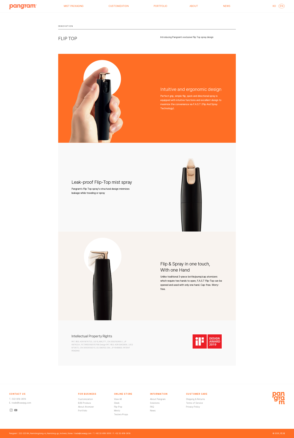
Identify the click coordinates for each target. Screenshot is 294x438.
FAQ (152, 407)
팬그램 (282, 433)
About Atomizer (86, 407)
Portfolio (82, 410)
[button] (75, 6)
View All (118, 399)
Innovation (65, 26)
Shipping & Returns (195, 399)
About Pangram (158, 399)
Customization (85, 399)
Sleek (116, 403)
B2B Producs (84, 403)
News (153, 410)
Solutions (155, 403)
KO (274, 6)
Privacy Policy (193, 407)
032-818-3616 (19, 399)
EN (281, 6)
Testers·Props (121, 414)
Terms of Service (194, 403)
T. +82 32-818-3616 (102, 433)
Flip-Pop (118, 407)
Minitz (117, 410)
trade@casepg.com (21, 403)
